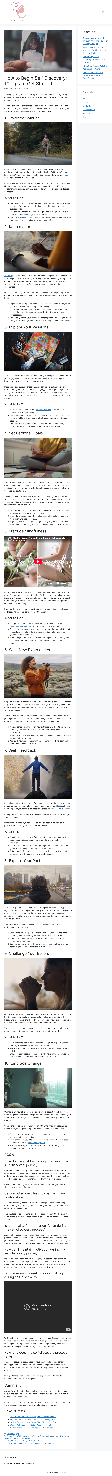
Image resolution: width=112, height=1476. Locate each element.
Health (86, 98)
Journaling (8, 276)
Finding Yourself (12, 1436)
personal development (60, 809)
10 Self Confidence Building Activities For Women (25, 1441)
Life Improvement (25, 1436)
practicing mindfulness (28, 217)
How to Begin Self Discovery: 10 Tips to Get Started (94, 59)
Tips (17, 1434)
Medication (88, 106)
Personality (11, 1434)
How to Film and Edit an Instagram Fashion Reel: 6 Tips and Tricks (31, 1443)
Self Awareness (52, 1436)
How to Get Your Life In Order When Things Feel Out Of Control (93, 75)
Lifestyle (86, 102)
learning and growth (36, 1143)
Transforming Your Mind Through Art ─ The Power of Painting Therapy (95, 41)
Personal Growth (39, 1436)
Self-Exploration (10, 1438)
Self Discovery (64, 1436)
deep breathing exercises (21, 626)
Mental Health (89, 110)
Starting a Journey (23, 1438)
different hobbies (43, 410)
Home (103, 12)
